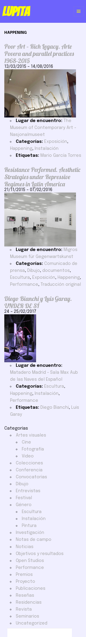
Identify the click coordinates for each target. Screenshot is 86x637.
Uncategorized (31, 623)
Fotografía (33, 449)
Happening (21, 148)
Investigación (30, 533)
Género (24, 505)
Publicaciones (30, 588)
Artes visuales (31, 435)
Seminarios (27, 616)
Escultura (20, 277)
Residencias (29, 602)
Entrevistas (28, 491)
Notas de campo (33, 540)
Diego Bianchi (54, 407)
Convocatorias (31, 477)
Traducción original (61, 284)
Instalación (47, 148)
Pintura (29, 526)
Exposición (55, 142)
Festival (24, 498)
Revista (24, 609)
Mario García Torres (60, 155)
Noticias (24, 547)
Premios (24, 575)
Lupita (16, 11)
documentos (56, 271)
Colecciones (29, 463)
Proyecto (25, 581)
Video (28, 456)
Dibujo (33, 271)
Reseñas (25, 595)
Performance (24, 284)
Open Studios (30, 561)
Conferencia (29, 470)
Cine (26, 442)
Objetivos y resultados (40, 554)
